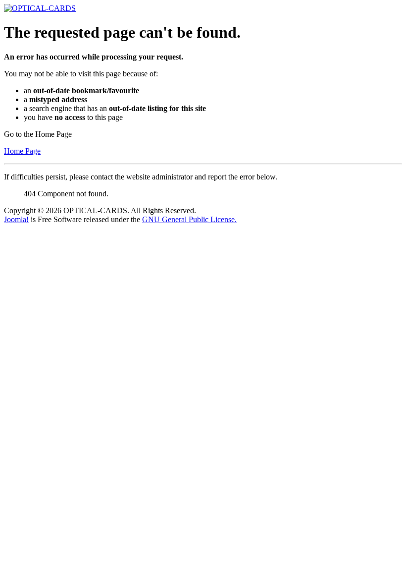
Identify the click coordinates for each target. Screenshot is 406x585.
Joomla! (16, 219)
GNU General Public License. (189, 219)
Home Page (22, 151)
